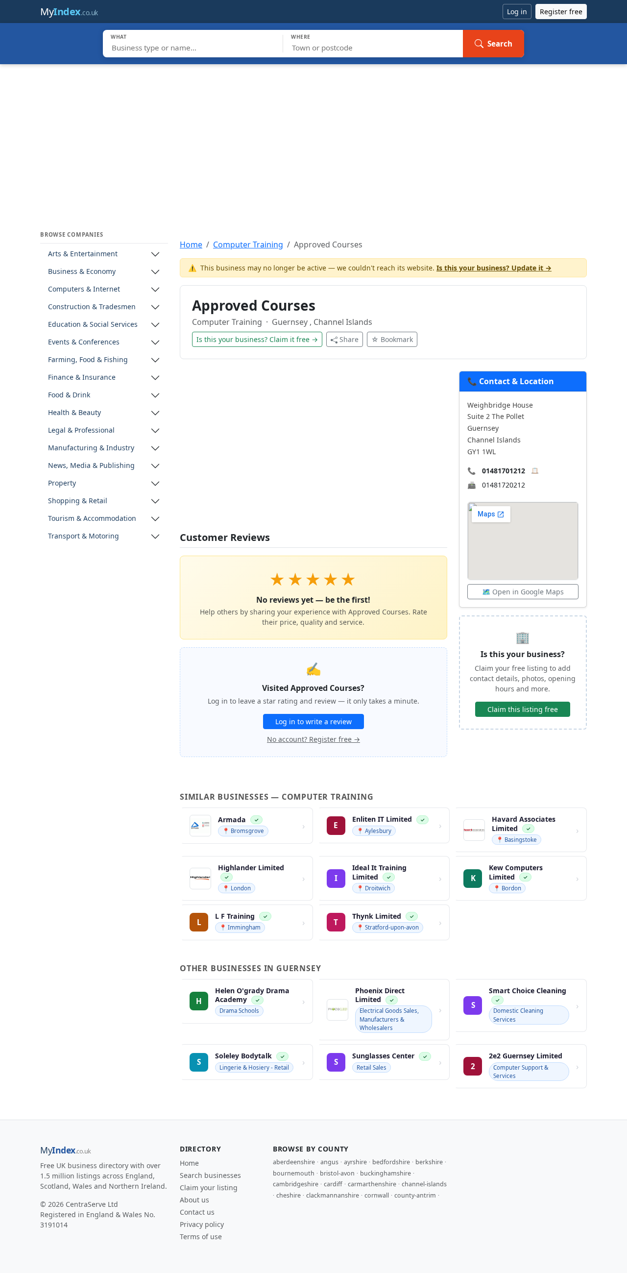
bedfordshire (391, 1162)
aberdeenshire (294, 1162)
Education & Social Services (93, 324)
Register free (561, 11)
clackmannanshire (332, 1195)
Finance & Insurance (82, 377)
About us (194, 1199)
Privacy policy (202, 1224)
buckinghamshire (385, 1173)
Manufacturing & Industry (91, 448)
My (69, 11)
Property (62, 483)
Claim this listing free (522, 709)
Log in (517, 11)
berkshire (429, 1162)
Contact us (197, 1212)
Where (301, 36)
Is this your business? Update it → (494, 267)
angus (329, 1162)
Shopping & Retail (77, 501)
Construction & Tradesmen (92, 307)
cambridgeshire (295, 1184)
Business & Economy (82, 272)
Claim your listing (209, 1187)
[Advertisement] (313, 137)
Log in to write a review (313, 721)
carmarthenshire (372, 1184)
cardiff (333, 1184)
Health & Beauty (74, 413)
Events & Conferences (84, 342)
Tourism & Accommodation (92, 518)
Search (499, 44)
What (119, 36)
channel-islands (424, 1184)
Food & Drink (69, 395)
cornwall (376, 1195)
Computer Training (248, 244)
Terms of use (201, 1236)
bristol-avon (337, 1173)
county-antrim (415, 1195)
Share (349, 339)
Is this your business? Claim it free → (257, 339)
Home (191, 244)
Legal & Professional (81, 430)
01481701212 (503, 470)
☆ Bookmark (392, 339)
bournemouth (293, 1173)
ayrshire (355, 1162)
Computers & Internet (84, 289)
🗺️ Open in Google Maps (523, 591)
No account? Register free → (313, 739)
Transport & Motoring (83, 536)
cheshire (288, 1195)
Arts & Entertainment (83, 254)
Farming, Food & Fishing (88, 360)
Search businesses (210, 1175)
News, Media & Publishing (91, 466)
